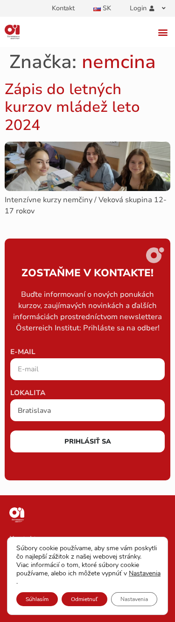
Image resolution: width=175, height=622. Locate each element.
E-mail (22, 352)
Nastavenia (145, 573)
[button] (162, 32)
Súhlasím (37, 599)
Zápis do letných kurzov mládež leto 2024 (72, 107)
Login (138, 8)
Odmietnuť (84, 599)
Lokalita (27, 393)
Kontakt (63, 8)
